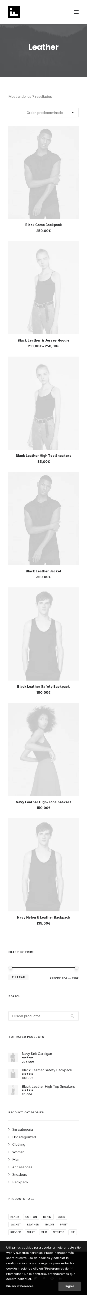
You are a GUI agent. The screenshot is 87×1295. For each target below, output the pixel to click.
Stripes (58, 1232)
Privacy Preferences (19, 1286)
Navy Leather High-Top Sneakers (43, 802)
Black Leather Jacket (43, 571)
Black (14, 1217)
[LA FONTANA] (14, 12)
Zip (73, 1232)
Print (64, 1224)
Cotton (31, 1217)
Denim (47, 1217)
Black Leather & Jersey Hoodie (43, 340)
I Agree (69, 1286)
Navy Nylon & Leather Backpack (43, 917)
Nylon (49, 1224)
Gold (61, 1217)
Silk (44, 1232)
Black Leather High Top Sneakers (43, 456)
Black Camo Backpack (43, 225)
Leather (33, 1224)
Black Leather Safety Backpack (43, 686)
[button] (76, 12)
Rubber (15, 1232)
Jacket (15, 1224)
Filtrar (18, 977)
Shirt (31, 1232)
